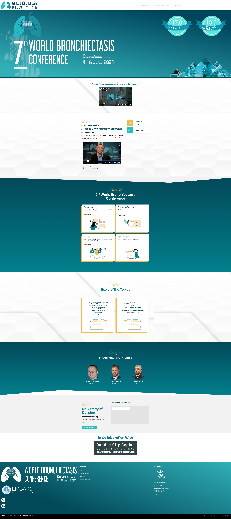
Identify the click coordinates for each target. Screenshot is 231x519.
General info (157, 5)
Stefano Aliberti (115, 382)
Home (137, 5)
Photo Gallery (140, 130)
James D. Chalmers (92, 382)
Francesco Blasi (138, 382)
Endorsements (165, 5)
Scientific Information (145, 5)
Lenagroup (30, 515)
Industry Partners (176, 5)
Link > (83, 423)
